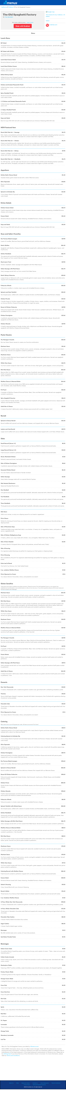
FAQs (17, 1083)
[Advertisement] (33, 1069)
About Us (11, 1083)
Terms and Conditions (13, 1055)
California (4, 7)
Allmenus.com (34, 1046)
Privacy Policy (27, 1084)
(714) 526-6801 (8, 17)
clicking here (7, 1054)
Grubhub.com (53, 24)
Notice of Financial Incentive (39, 1084)
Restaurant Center (26, 1083)
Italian (48, 20)
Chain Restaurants (44, 1083)
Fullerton (10, 7)
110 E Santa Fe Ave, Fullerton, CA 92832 (55, 15)
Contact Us (35, 1083)
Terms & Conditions (56, 1083)
